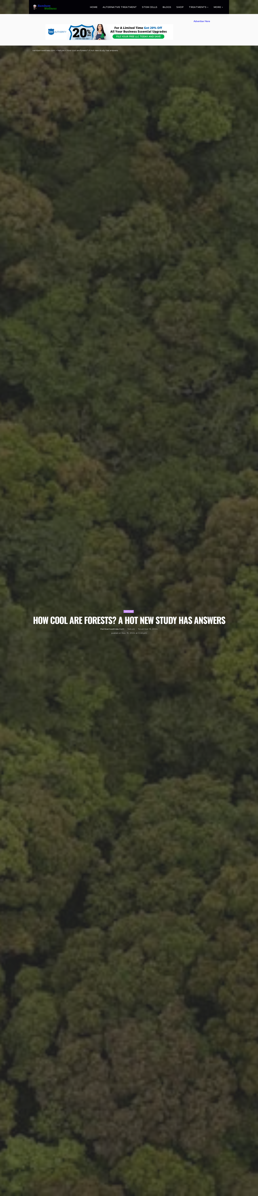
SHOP (180, 7)
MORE (217, 7)
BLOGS (167, 7)
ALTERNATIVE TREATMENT (120, 7)
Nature (128, 611)
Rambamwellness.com (112, 629)
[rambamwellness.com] (44, 7)
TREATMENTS (197, 7)
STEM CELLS (149, 7)
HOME (93, 7)
